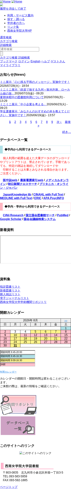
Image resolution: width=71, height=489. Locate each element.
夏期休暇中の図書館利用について (22, 97)
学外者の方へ (16, 23)
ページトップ (8, 486)
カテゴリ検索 (8, 41)
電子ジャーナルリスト (14, 298)
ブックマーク (8, 61)
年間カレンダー (8, 371)
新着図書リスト (10, 290)
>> (65, 320)
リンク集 (13, 26)
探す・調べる (16, 19)
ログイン (24, 61)
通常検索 (6, 37)
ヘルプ (45, 61)
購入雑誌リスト (10, 294)
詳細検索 (6, 45)
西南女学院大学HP (19, 30)
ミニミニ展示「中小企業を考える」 (23, 104)
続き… (66, 131)
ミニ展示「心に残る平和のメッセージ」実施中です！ (35, 81)
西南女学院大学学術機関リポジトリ (23, 302)
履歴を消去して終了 (13, 8)
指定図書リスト (10, 286)
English (35, 61)
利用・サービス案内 (20, 15)
